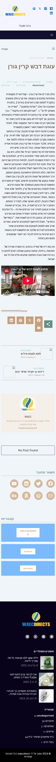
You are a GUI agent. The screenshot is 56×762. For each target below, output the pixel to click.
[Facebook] (50, 483)
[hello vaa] (26, 483)
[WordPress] (38, 496)
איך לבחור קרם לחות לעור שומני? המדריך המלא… (23, 676)
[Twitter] (38, 483)
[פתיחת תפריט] (52, 35)
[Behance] (14, 496)
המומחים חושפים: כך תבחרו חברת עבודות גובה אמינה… (22, 692)
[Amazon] (26, 496)
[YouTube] (14, 483)
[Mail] (50, 496)
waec (48, 82)
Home (50, 58)
